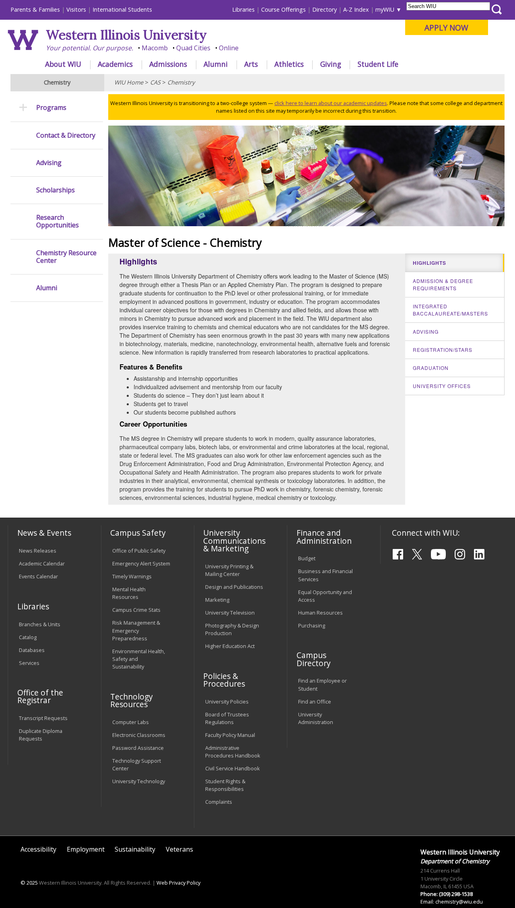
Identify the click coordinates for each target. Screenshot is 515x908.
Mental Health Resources (129, 593)
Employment (86, 849)
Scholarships (55, 190)
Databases (32, 650)
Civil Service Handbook (232, 768)
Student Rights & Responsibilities (225, 785)
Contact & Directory (65, 135)
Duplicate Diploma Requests (40, 734)
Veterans (179, 849)
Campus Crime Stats (136, 609)
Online (229, 47)
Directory (324, 9)
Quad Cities (193, 47)
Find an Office (314, 701)
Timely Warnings (132, 576)
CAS (155, 82)
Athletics (289, 64)
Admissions (168, 64)
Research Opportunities (57, 221)
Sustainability (135, 849)
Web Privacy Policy (178, 882)
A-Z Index (356, 9)
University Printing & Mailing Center (229, 570)
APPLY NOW (446, 27)
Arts (251, 64)
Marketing (217, 599)
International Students (122, 9)
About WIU (63, 64)
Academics (115, 64)
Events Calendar (38, 576)
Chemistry (181, 82)
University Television (230, 612)
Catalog (28, 637)
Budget (306, 558)
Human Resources (320, 612)
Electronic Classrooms (138, 735)
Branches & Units (39, 624)
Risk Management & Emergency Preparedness (136, 630)
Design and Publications (234, 586)
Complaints (218, 801)
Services (29, 663)
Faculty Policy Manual (230, 735)
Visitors (76, 9)
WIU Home (128, 82)
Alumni (216, 64)
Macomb (155, 47)
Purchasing (311, 625)
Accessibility (38, 849)
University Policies (227, 701)
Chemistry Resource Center (66, 256)
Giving (330, 64)
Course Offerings (283, 9)
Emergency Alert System (141, 563)
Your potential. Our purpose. (89, 47)
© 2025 (29, 882)
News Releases (37, 550)
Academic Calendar (42, 563)
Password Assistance (138, 747)
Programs (51, 107)
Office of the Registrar (40, 696)
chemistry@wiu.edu (459, 901)
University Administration (315, 718)
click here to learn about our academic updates (330, 103)
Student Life (378, 64)
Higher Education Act (230, 646)
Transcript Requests (43, 718)
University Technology (138, 781)
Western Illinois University (126, 35)
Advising (49, 163)
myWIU (384, 9)
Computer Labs (130, 722)
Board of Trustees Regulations (227, 718)
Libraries (243, 9)
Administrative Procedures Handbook (232, 751)
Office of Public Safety (138, 550)
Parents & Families (35, 9)
